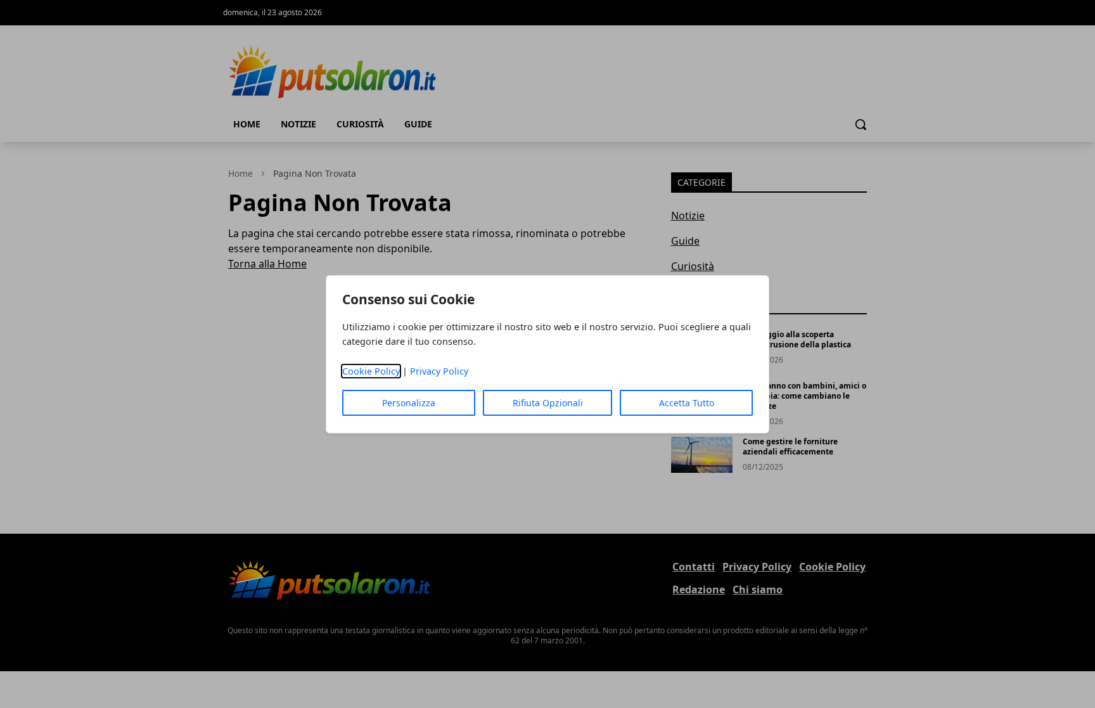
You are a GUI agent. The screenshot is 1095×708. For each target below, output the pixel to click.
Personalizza (408, 403)
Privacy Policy (439, 371)
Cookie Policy (371, 371)
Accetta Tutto (686, 403)
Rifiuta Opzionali (548, 403)
